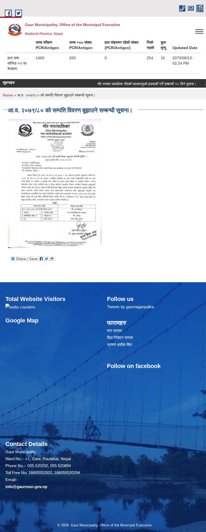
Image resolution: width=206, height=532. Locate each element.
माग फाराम (114, 330)
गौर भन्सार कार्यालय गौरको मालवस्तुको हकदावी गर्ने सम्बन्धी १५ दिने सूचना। (138, 84)
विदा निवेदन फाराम (120, 337)
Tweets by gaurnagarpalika (130, 306)
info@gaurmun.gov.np (26, 486)
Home (8, 95)
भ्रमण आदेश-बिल (119, 344)
